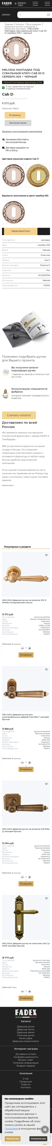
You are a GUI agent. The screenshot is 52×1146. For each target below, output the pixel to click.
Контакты (26, 1087)
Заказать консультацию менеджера (22, 131)
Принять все (12, 1138)
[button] (47, 175)
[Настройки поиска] (48, 15)
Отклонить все (38, 1138)
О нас (26, 1078)
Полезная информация (26, 1063)
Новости (25, 1084)
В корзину (26, 655)
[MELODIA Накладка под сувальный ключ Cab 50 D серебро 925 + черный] (13, 175)
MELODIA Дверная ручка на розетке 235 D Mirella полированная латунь (24, 601)
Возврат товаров (26, 1066)
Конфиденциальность (26, 1057)
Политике (11, 1128)
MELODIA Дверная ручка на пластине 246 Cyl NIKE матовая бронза (26, 944)
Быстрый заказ (17, 123)
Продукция (25, 1081)
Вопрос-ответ (25, 1060)
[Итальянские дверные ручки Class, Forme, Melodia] (7, 4)
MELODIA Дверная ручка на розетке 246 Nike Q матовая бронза (25, 830)
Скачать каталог (19, 415)
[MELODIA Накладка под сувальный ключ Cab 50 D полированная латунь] (37, 175)
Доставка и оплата (26, 1054)
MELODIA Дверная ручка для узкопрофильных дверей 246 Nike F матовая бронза (25, 717)
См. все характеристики (14, 98)
